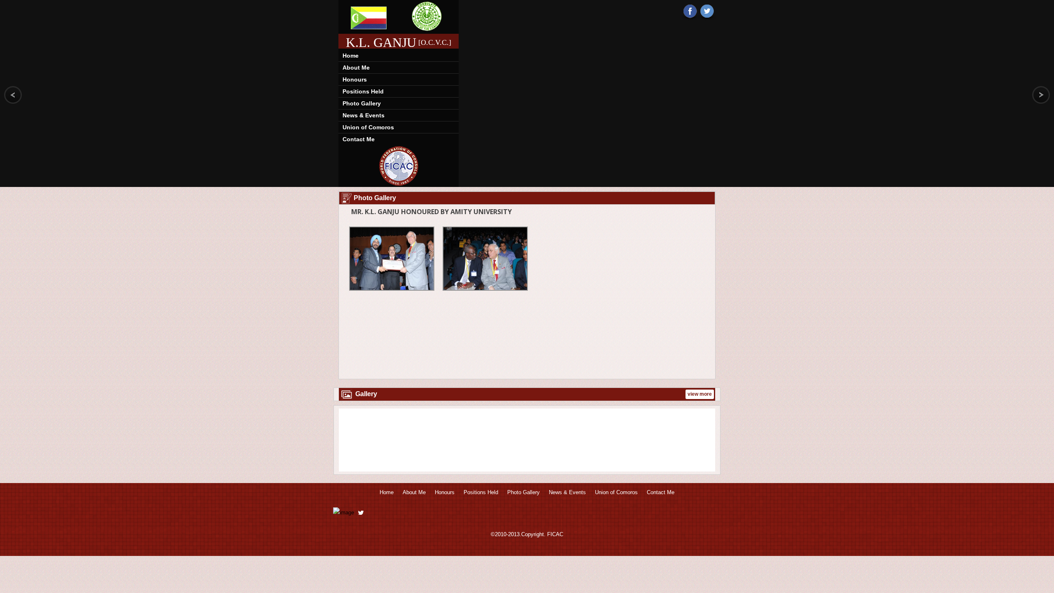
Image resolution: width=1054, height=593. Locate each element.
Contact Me (359, 139)
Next (703, 441)
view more (700, 394)
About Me (356, 67)
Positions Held (363, 91)
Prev (351, 441)
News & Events (364, 115)
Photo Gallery (362, 103)
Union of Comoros (368, 127)
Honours (355, 79)
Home (351, 55)
